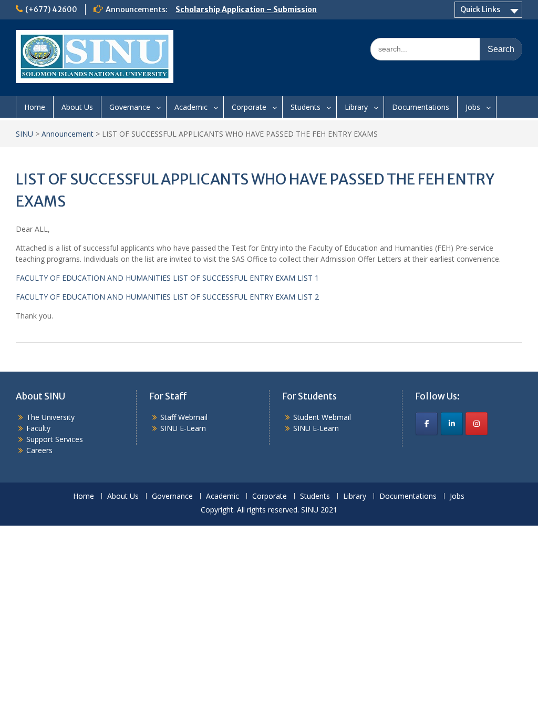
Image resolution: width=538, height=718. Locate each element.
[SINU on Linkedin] (452, 423)
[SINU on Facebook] (427, 423)
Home (34, 107)
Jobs (472, 107)
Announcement (68, 134)
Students (305, 107)
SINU (24, 134)
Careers (39, 450)
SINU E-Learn (183, 428)
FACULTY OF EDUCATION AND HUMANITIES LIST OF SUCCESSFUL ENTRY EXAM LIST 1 (167, 278)
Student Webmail (322, 417)
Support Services (54, 439)
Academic (191, 107)
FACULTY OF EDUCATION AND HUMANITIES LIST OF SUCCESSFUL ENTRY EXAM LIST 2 (167, 297)
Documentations (420, 107)
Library (356, 107)
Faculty (38, 428)
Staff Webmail (184, 417)
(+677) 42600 (51, 9)
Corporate (249, 107)
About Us (77, 107)
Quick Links (480, 9)
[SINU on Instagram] (476, 423)
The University (50, 417)
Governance (129, 107)
